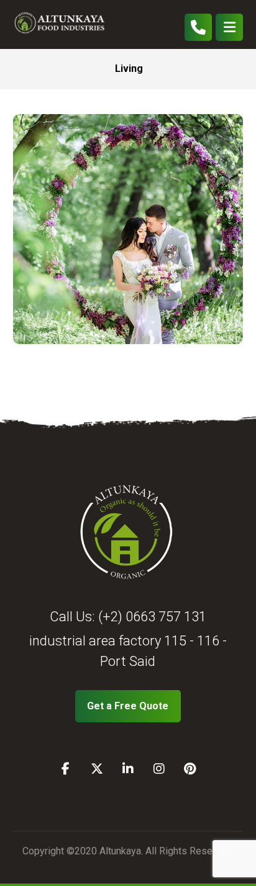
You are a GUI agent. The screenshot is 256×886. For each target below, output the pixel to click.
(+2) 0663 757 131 (152, 616)
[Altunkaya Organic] (62, 24)
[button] (229, 27)
